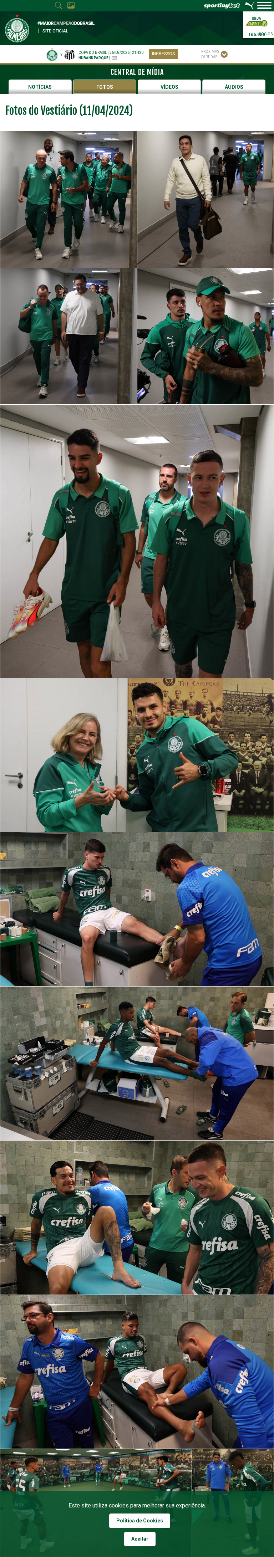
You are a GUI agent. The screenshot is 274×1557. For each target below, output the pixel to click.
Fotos (104, 87)
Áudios (234, 87)
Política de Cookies (139, 1520)
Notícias (40, 87)
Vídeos (169, 87)
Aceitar (139, 1539)
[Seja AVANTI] (256, 21)
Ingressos (163, 53)
